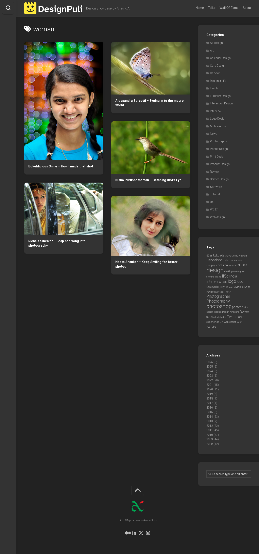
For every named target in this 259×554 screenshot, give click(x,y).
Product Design (220, 164)
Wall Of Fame (229, 8)
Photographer (218, 296)
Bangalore (214, 260)
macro (231, 287)
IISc (225, 276)
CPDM (242, 265)
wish (239, 322)
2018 (209, 398)
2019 (209, 393)
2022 (209, 380)
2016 (209, 407)
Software (216, 186)
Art (212, 50)
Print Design (217, 156)
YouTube (211, 326)
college (223, 265)
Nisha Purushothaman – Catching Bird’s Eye (148, 180)
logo (232, 281)
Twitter (232, 317)
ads (222, 255)
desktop (228, 271)
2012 (209, 425)
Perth (228, 291)
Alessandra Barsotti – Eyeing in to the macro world (149, 103)
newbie (210, 291)
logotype (222, 287)
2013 (209, 421)
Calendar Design (220, 58)
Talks (211, 8)
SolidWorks (212, 317)
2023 (209, 375)
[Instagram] (148, 533)
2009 (209, 439)
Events (214, 88)
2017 (209, 403)
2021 (209, 384)
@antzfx (212, 255)
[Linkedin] (134, 533)
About (247, 8)
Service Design (219, 179)
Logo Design (218, 118)
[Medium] (127, 533)
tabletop (222, 317)
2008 (209, 444)
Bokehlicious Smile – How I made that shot (60, 166)
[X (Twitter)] (141, 533)
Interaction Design (221, 103)
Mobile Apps (218, 126)
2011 (209, 430)
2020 (209, 389)
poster (236, 307)
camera (238, 260)
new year (219, 291)
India (233, 276)
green (242, 271)
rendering (234, 311)
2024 (209, 371)
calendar (228, 260)
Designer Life (218, 80)
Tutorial (215, 194)
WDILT (214, 209)
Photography (218, 141)
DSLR (236, 271)
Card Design (217, 65)
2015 (209, 412)
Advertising (231, 255)
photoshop (218, 306)
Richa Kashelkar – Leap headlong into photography (57, 243)
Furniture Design (220, 96)
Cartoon (215, 73)
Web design (217, 217)
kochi (224, 282)
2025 (209, 366)
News (213, 133)
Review (214, 171)
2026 (209, 362)
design (215, 270)
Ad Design (216, 42)
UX (212, 202)
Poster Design (219, 148)
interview (213, 281)
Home (199, 8)
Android (243, 255)
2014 (209, 416)
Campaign (211, 265)
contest (232, 265)
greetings (211, 276)
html (218, 276)
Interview (215, 111)
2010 (209, 434)
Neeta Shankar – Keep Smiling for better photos (146, 264)
